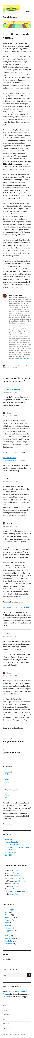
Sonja (7, 782)
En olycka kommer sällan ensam (17, 847)
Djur (6, 912)
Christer (8, 774)
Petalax (7, 928)
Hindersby (6, 367)
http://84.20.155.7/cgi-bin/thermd (16, 607)
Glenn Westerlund (13, 389)
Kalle (6, 777)
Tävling (7, 936)
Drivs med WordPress (19, 1034)
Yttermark (8, 944)
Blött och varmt (10, 852)
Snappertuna (9, 931)
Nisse (7, 365)
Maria (7, 795)
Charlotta (8, 771)
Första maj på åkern (12, 845)
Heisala (7, 915)
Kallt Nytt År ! (10, 850)
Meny (28, 11)
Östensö (8, 925)
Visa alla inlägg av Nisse (21, 358)
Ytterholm (8, 941)
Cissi (6, 792)
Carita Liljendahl (11, 891)
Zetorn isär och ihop (12, 842)
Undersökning (10, 938)
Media (7, 923)
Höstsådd (8, 855)
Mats (6, 798)
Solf (6, 933)
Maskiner (8, 920)
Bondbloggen (10, 17)
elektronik (14, 367)
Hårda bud (8, 839)
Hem (4, 1005)
